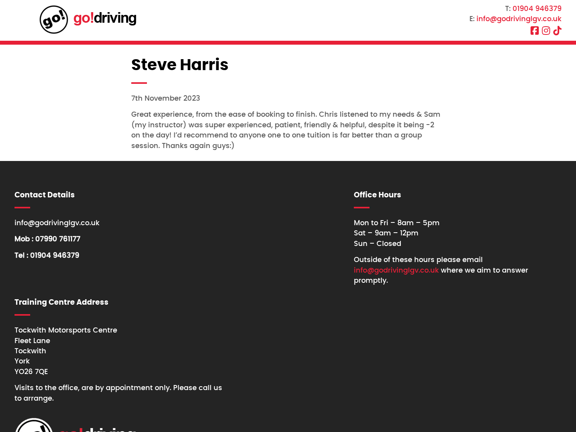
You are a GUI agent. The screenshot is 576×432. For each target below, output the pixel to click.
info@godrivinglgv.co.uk (519, 19)
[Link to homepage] (87, 20)
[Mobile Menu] (16, 19)
